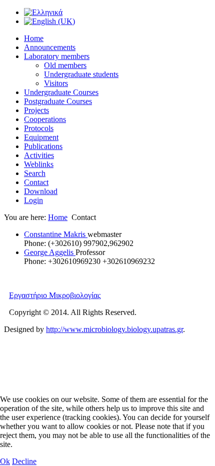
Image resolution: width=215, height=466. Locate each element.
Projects (36, 110)
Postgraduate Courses (58, 101)
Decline (24, 461)
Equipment (41, 137)
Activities (39, 155)
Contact (36, 182)
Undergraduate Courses (61, 92)
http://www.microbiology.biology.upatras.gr (114, 329)
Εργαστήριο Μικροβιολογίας (54, 295)
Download (41, 191)
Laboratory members (57, 56)
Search (35, 173)
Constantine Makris (56, 234)
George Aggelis (50, 252)
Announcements (50, 47)
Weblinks (39, 164)
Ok (5, 461)
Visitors (56, 83)
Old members (65, 65)
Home (34, 38)
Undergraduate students (81, 74)
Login (33, 200)
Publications (43, 146)
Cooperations (45, 119)
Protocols (39, 128)
